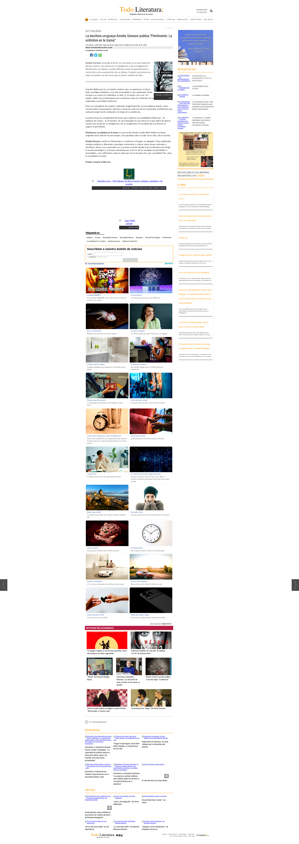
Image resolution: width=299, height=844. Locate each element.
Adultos (90, 237)
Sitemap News (182, 834)
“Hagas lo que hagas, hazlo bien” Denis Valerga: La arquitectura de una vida (126, 746)
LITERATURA (171, 19)
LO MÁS (182, 184)
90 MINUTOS (183, 237)
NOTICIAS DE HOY (187, 69)
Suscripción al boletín (201, 11)
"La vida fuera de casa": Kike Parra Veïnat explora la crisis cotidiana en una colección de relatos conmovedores (203, 105)
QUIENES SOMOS (195, 19)
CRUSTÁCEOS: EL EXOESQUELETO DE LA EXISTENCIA (201, 78)
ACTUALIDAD (93, 19)
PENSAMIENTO (137, 19)
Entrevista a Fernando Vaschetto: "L (126, 778)
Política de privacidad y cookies (178, 836)
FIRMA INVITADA (182, 19)
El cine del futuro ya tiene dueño (154, 780)
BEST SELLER (208, 19)
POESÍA (146, 19)
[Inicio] (86, 19)
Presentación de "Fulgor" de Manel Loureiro (148, 708)
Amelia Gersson (114, 241)
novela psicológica (152, 237)
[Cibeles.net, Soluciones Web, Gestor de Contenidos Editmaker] (202, 835)
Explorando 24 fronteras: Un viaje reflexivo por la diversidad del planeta (155, 744)
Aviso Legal (192, 836)
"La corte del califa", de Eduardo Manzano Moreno (126, 827)
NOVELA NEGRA (125, 19)
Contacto (164, 834)
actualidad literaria (110, 237)
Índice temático (172, 834)
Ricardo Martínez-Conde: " (154, 801)
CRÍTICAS (103, 19)
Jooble (201, 175)
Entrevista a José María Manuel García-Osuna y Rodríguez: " (97, 754)
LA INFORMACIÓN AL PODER (200, 87)
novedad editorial (126, 237)
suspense (139, 237)
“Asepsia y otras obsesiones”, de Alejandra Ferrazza (155, 827)
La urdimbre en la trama (96, 241)
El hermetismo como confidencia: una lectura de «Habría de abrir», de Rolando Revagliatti (98, 815)
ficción (97, 237)
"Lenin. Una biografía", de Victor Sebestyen (126, 802)
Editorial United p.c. (130, 241)
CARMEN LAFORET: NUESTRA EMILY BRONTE (195, 255)
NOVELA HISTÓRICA (157, 19)
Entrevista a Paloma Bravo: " (97, 774)
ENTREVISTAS (112, 19)
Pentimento (166, 237)
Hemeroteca (191, 834)
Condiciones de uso (102, 257)
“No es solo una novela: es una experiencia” (97, 827)
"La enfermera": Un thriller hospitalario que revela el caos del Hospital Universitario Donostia (201, 121)
